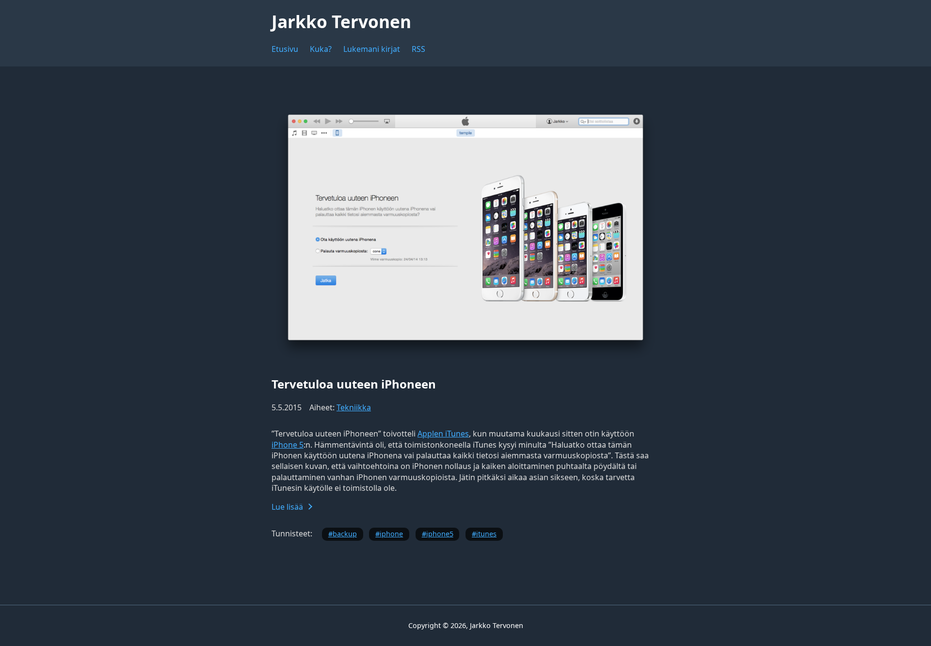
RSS (418, 49)
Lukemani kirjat (371, 49)
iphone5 (439, 533)
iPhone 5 (288, 444)
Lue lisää (287, 506)
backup (345, 533)
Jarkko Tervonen (341, 21)
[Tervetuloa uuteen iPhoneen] (465, 360)
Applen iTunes (443, 433)
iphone (391, 533)
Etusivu (285, 49)
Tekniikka (354, 407)
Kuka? (321, 49)
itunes (486, 533)
